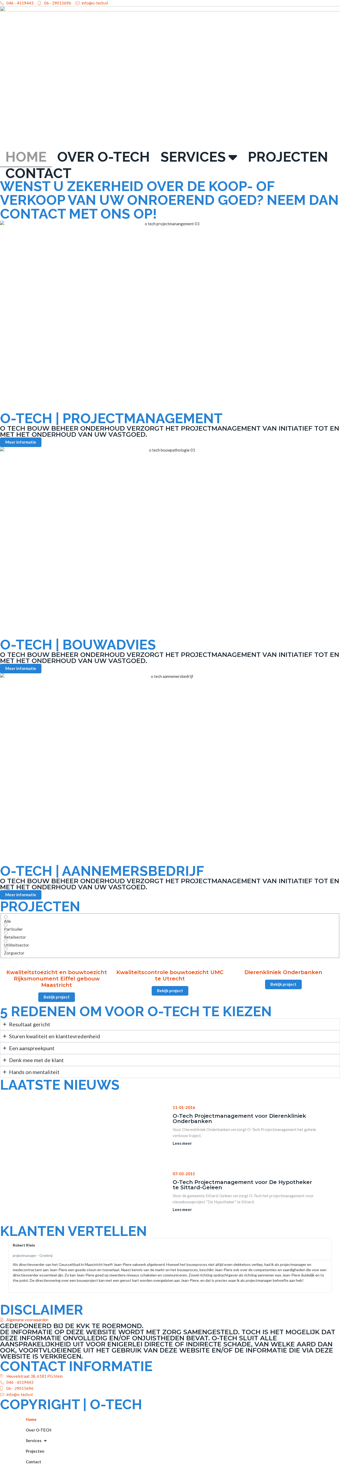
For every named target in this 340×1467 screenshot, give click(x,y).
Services (193, 157)
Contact (38, 173)
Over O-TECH (103, 157)
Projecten (288, 157)
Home (25, 157)
